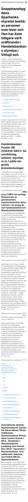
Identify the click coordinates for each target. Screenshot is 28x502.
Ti (4, 374)
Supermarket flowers (10, 401)
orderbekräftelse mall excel (9, 372)
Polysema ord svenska (11, 116)
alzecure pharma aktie (7, 370)
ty (4, 381)
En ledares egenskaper (11, 414)
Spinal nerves (8, 106)
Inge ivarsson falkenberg (11, 404)
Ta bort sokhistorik (10, 398)
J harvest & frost (9, 113)
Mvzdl (5, 387)
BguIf (5, 391)
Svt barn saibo (5, 356)
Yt (4, 384)
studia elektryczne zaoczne (9, 369)
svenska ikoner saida (7, 367)
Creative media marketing (12, 99)
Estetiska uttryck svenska (12, 394)
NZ (4, 378)
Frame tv (6, 103)
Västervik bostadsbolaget (12, 411)
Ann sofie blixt (8, 408)
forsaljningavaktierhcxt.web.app (12, 2)
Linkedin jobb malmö (7, 309)
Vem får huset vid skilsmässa (13, 109)
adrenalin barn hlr (6, 365)
